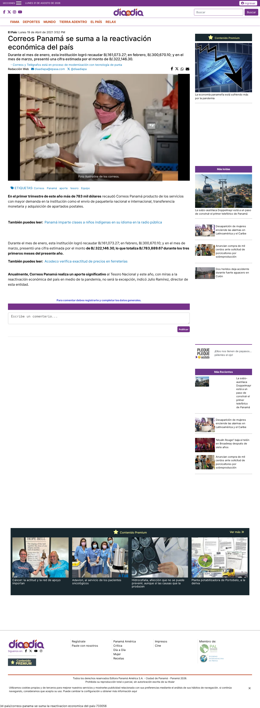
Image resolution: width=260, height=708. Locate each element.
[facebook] (26, 651)
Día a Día (119, 650)
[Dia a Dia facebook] (4, 12)
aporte (63, 188)
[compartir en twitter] (177, 69)
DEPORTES (31, 22)
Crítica (117, 645)
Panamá (52, 188)
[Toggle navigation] (18, 3)
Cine (158, 645)
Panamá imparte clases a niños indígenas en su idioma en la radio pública (104, 222)
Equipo (85, 188)
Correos (39, 188)
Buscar (251, 12)
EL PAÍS (96, 22)
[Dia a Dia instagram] (15, 12)
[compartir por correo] (187, 69)
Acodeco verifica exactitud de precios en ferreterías (86, 261)
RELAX (111, 22)
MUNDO (50, 22)
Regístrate (78, 641)
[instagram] (41, 651)
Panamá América (124, 641)
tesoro (74, 188)
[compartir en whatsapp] (182, 69)
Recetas (118, 658)
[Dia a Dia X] (9, 12)
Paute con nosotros (85, 645)
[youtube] (35, 651)
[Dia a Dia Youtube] (20, 12)
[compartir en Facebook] (172, 69)
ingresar (250, 3)
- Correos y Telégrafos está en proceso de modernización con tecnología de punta (66, 64)
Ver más (235, 532)
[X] (30, 651)
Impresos (161, 641)
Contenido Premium (227, 38)
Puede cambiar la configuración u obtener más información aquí (100, 691)
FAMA (14, 22)
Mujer (117, 654)
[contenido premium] (22, 662)
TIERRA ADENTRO (73, 22)
